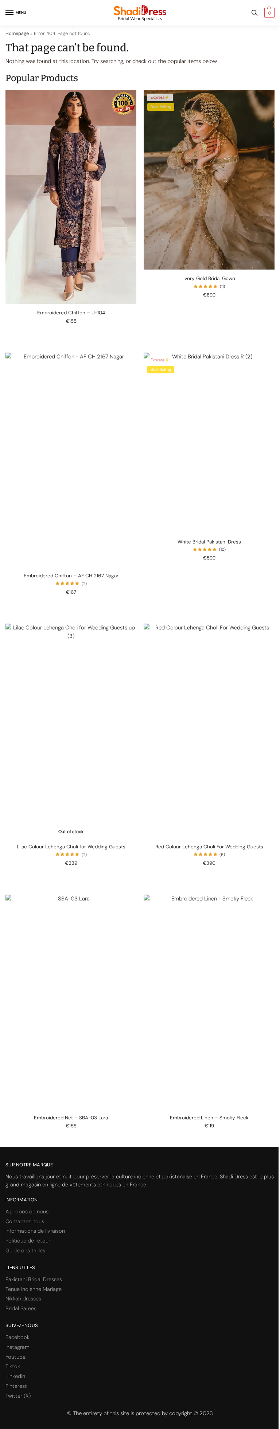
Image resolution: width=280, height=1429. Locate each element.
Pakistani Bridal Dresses (33, 1279)
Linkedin (15, 1376)
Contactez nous (24, 1221)
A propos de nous (26, 1211)
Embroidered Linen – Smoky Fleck (209, 1118)
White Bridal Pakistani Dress (209, 542)
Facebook (17, 1337)
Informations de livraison (35, 1231)
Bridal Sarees (20, 1308)
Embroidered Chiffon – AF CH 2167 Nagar (71, 576)
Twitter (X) (18, 1396)
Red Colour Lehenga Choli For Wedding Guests (209, 847)
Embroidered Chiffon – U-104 (71, 313)
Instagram (17, 1347)
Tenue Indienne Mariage (33, 1289)
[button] (268, 13)
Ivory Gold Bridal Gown (209, 278)
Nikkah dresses (23, 1298)
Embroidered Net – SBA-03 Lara (71, 1118)
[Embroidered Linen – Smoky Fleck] (209, 1002)
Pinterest (16, 1386)
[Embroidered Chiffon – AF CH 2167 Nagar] (70, 460)
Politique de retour (27, 1240)
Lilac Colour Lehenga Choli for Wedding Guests (71, 847)
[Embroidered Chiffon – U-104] (70, 197)
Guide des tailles (25, 1250)
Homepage (17, 33)
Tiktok (12, 1366)
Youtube (15, 1357)
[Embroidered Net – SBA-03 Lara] (70, 1002)
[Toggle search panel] (254, 12)
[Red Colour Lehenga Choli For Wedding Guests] (209, 731)
